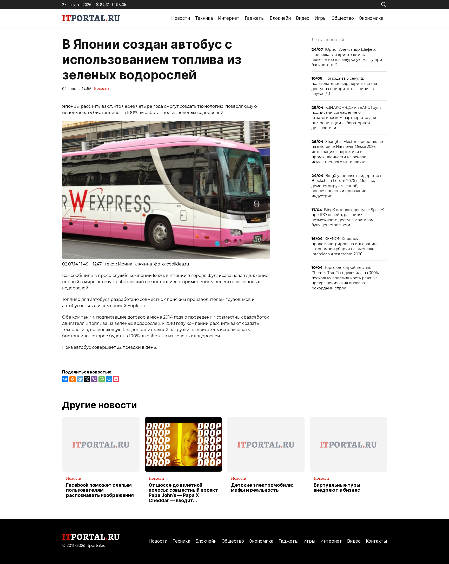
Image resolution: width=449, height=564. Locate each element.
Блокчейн (280, 18)
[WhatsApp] (101, 379)
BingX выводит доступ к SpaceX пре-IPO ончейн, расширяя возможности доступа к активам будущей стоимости (348, 217)
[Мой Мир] (109, 379)
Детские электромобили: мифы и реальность (262, 488)
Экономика (371, 18)
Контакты (376, 541)
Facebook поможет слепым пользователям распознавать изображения (100, 490)
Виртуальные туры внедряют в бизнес (337, 488)
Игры (320, 18)
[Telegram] (80, 379)
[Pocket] (116, 379)
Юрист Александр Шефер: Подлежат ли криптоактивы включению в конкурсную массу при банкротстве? (347, 57)
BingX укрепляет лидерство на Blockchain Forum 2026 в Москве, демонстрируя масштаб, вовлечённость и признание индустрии (348, 185)
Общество (343, 18)
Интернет (229, 18)
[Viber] (94, 379)
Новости (180, 18)
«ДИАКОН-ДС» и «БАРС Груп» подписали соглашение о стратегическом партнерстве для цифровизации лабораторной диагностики (346, 117)
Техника (204, 18)
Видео (302, 18)
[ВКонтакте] (65, 379)
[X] (87, 379)
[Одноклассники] (72, 379)
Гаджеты (255, 18)
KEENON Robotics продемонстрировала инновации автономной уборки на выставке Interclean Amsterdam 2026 (344, 246)
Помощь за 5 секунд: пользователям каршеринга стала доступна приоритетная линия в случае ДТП (344, 86)
